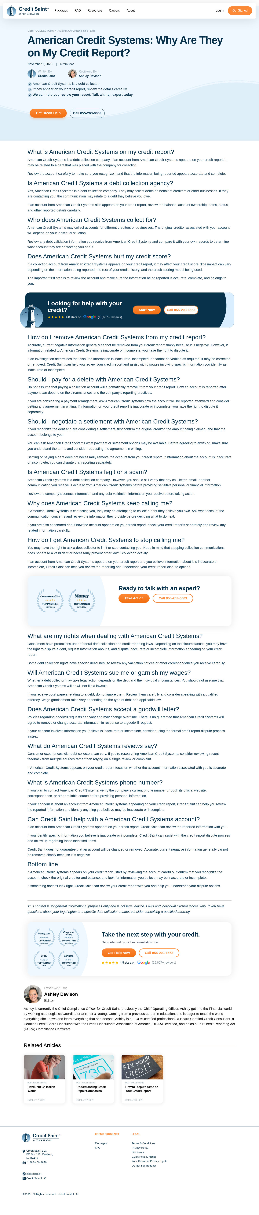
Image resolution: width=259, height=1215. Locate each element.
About (131, 10)
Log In (220, 10)
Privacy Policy (140, 1147)
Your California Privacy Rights (149, 1161)
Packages (61, 10)
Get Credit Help (48, 113)
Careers (114, 10)
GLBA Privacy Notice (144, 1156)
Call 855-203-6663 (87, 113)
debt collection (84, 160)
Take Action (134, 598)
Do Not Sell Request (144, 1165)
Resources (95, 10)
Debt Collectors (40, 30)
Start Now (147, 310)
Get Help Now (119, 953)
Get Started (240, 10)
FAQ (78, 10)
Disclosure (138, 1152)
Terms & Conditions (143, 1143)
